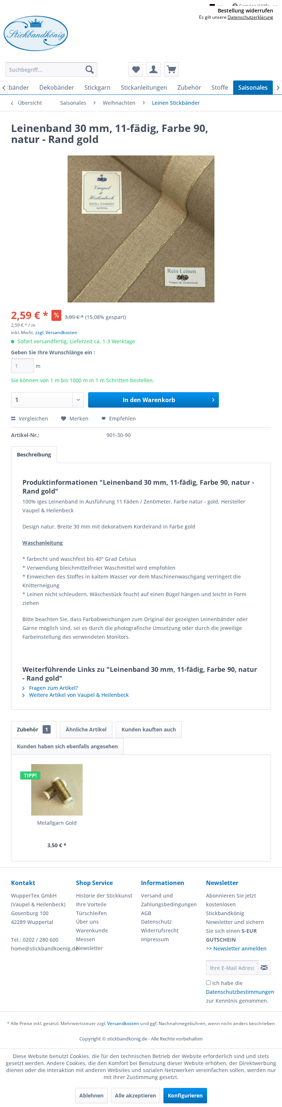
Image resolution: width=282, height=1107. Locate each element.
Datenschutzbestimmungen (240, 991)
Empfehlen (122, 418)
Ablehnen (91, 1095)
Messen (85, 939)
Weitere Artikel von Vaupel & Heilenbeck (78, 694)
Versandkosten (123, 1023)
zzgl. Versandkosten (56, 332)
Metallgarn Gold (57, 822)
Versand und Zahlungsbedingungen (169, 900)
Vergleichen (32, 418)
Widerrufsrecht (159, 930)
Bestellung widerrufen (245, 10)
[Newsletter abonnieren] (264, 967)
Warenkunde (92, 930)
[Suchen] (89, 69)
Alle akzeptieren (135, 1095)
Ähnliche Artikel (86, 729)
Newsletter (89, 948)
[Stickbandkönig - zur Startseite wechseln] (36, 33)
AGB (146, 913)
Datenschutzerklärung (250, 17)
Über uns (87, 921)
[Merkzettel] (135, 69)
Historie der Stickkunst (104, 895)
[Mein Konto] (153, 69)
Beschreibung (34, 454)
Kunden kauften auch (149, 729)
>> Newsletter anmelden (236, 948)
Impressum (155, 939)
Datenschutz (156, 921)
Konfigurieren (185, 1095)
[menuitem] (51, 69)
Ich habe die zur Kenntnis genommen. (240, 991)
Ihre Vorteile (91, 904)
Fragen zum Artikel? (53, 687)
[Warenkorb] (171, 69)
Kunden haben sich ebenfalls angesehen (67, 746)
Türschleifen (91, 913)
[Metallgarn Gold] (57, 790)
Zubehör (32, 729)
